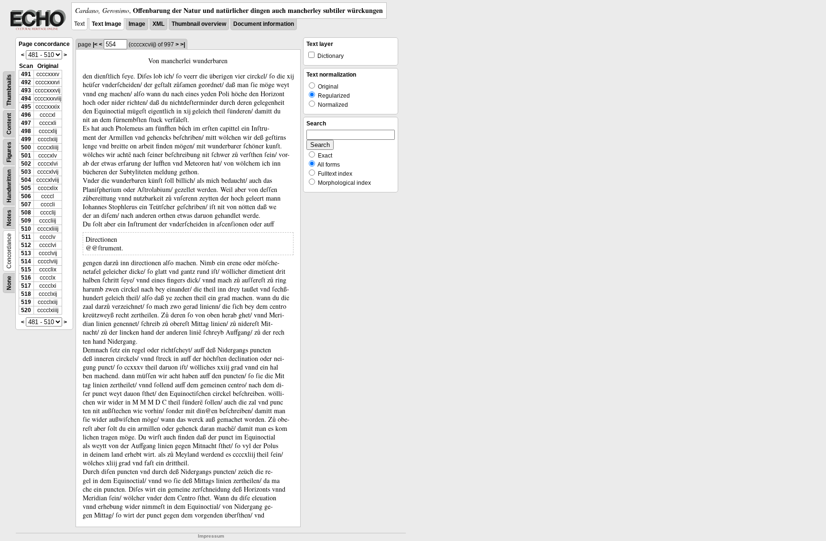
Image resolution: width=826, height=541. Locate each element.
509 (26, 220)
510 (26, 228)
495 (26, 106)
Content (9, 124)
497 (26, 123)
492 (26, 82)
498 (26, 131)
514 (26, 261)
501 (26, 155)
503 (26, 172)
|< (95, 44)
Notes (9, 218)
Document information (263, 24)
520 (26, 310)
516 (26, 277)
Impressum (211, 536)
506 (26, 196)
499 (26, 139)
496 (26, 115)
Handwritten (9, 186)
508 (26, 212)
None (9, 283)
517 (26, 285)
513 (26, 253)
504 (26, 180)
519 (26, 302)
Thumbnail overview (199, 24)
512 (26, 245)
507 (26, 204)
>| (182, 44)
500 (26, 147)
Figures (9, 152)
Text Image (106, 24)
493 (26, 90)
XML (158, 24)
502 (26, 163)
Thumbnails (9, 90)
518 (26, 294)
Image (137, 24)
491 (26, 74)
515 (26, 269)
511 (26, 237)
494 (26, 98)
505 (26, 188)
